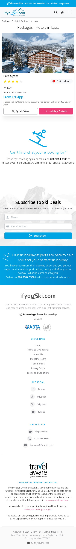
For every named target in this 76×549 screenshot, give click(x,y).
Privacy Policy (38, 368)
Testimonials (38, 363)
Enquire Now (41, 431)
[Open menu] (70, 12)
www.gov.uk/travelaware (58, 500)
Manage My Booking (38, 349)
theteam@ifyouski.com (41, 445)
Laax (36, 21)
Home (38, 345)
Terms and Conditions (38, 372)
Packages (6, 21)
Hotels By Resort (21, 21)
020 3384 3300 (58, 159)
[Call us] (62, 12)
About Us (38, 354)
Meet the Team (38, 358)
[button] (38, 53)
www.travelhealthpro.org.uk (38, 509)
